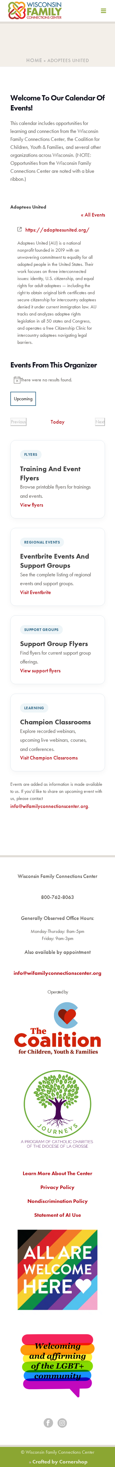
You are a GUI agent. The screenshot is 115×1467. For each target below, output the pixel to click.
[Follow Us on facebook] (48, 1423)
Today (58, 421)
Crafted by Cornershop (60, 1461)
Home (34, 60)
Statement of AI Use (57, 1214)
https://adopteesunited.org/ (57, 229)
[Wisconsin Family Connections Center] (35, 12)
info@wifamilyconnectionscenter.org (49, 806)
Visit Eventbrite (35, 592)
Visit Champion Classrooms (49, 757)
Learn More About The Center (57, 1173)
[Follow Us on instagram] (62, 1423)
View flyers (31, 504)
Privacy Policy (57, 1187)
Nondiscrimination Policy (57, 1201)
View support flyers (40, 670)
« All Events (93, 214)
